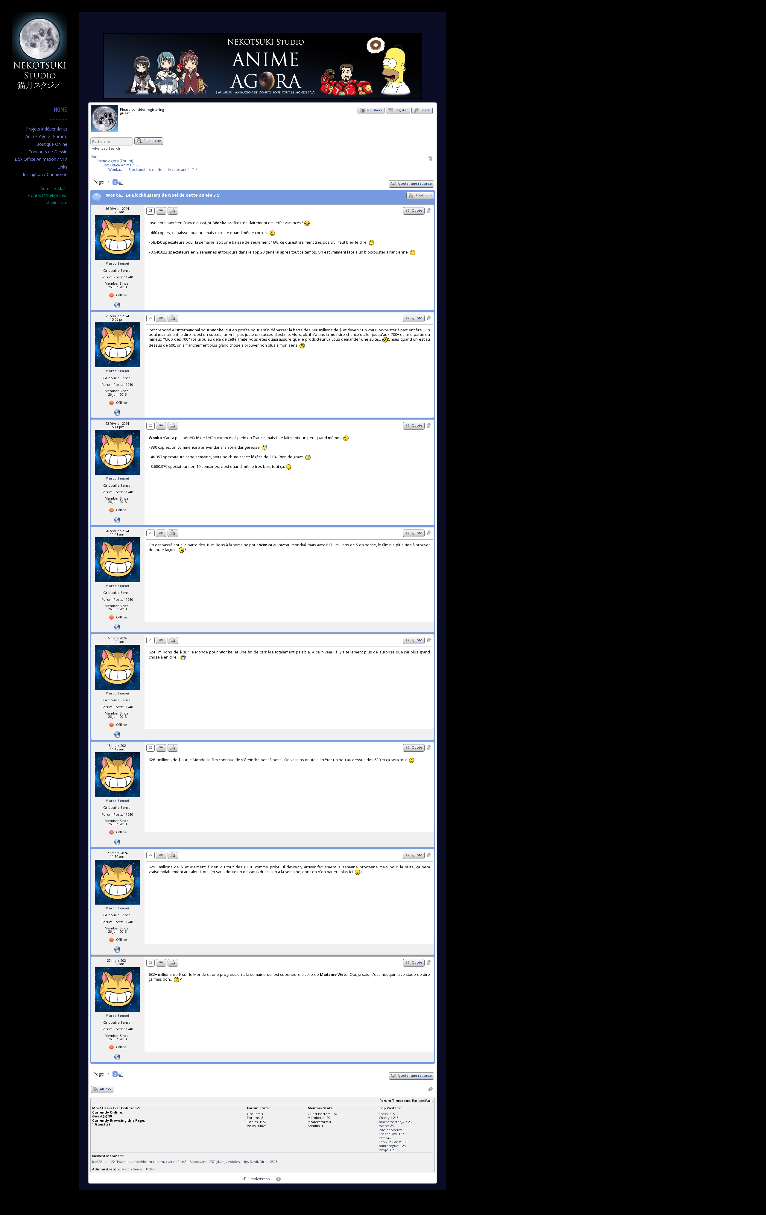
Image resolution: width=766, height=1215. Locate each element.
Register (401, 110)
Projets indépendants (46, 129)
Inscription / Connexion (45, 174)
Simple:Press (258, 1178)
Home (60, 109)
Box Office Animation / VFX (41, 159)
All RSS (105, 1089)
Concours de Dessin (47, 151)
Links (62, 167)
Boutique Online (51, 144)
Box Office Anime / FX (120, 165)
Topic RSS (423, 195)
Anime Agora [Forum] (46, 136)
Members (374, 110)
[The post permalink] (161, 211)
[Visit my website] (117, 304)
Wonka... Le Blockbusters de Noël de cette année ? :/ (152, 169)
